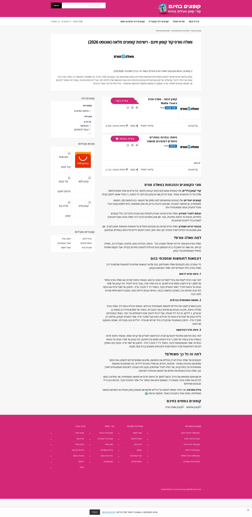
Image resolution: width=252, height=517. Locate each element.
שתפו (133, 125)
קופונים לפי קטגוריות (105, 438)
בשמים (139, 450)
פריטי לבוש (87, 238)
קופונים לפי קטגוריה (159, 21)
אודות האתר (179, 21)
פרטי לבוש (138, 444)
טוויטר (81, 467)
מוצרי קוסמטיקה (64, 243)
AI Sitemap (108, 461)
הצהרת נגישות (78, 456)
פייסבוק (81, 461)
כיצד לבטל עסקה (107, 456)
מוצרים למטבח (136, 438)
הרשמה (76, 21)
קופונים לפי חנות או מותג (132, 21)
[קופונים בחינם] (179, 9)
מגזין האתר (109, 444)
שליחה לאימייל (146, 125)
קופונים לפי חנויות (106, 433)
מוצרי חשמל (66, 247)
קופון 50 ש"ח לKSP (192, 450)
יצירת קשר (193, 21)
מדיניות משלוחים (106, 450)
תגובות (191, 125)
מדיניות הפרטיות (78, 450)
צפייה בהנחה (126, 138)
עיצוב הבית (66, 238)
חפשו (56, 5)
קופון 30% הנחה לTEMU (190, 456)
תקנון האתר (79, 444)
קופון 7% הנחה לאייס (192, 444)
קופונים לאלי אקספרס (191, 461)
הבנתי (94, 512)
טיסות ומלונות (86, 243)
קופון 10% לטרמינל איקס (190, 433)
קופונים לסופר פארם (192, 438)
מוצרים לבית (87, 247)
